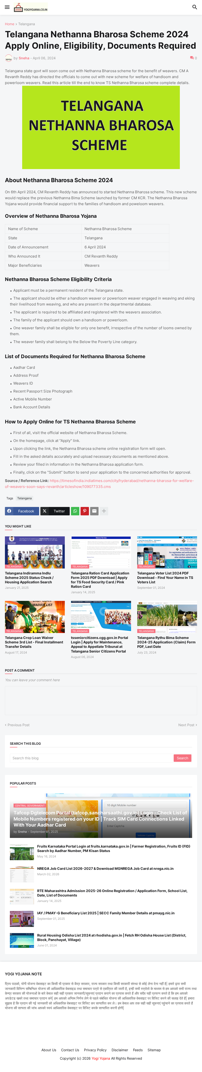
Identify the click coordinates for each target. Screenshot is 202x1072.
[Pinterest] (85, 511)
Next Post (186, 725)
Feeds (138, 1050)
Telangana (26, 24)
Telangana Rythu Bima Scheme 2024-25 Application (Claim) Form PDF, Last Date (166, 642)
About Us (48, 1050)
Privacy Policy (95, 1050)
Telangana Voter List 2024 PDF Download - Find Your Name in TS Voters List (165, 577)
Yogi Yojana (101, 1058)
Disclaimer (120, 1050)
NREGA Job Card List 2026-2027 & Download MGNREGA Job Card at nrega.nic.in (105, 868)
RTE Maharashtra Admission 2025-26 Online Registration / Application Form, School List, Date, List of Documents (112, 893)
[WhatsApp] (75, 511)
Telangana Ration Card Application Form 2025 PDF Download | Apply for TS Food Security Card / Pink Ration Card (100, 580)
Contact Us (70, 1050)
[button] (7, 7)
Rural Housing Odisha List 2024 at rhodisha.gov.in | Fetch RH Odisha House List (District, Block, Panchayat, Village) (111, 937)
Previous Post (19, 725)
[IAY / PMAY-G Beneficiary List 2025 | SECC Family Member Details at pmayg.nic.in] (22, 919)
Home (9, 24)
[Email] (94, 511)
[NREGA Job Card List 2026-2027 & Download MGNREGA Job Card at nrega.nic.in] (22, 874)
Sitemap (154, 1050)
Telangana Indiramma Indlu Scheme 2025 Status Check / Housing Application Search (29, 577)
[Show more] (104, 511)
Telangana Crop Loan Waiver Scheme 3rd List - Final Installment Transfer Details (34, 642)
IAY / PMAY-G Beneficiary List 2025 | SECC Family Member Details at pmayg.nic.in (106, 913)
